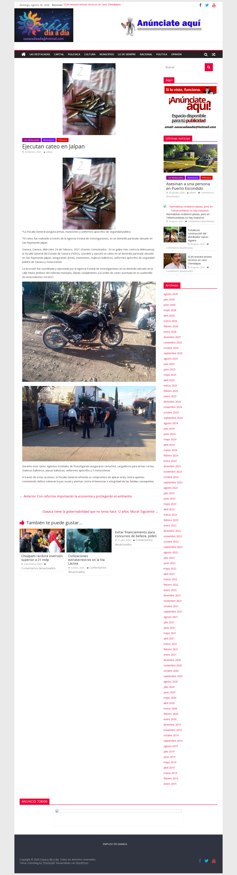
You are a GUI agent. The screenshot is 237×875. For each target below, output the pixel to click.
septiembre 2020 (173, 676)
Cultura (89, 54)
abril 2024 (169, 444)
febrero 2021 (171, 649)
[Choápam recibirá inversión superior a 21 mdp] (42, 531)
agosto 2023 (171, 487)
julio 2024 (169, 428)
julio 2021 (169, 622)
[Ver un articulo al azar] (213, 54)
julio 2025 (169, 364)
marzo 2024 (170, 450)
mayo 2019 (170, 762)
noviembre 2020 (173, 665)
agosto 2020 (171, 681)
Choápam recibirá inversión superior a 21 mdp (42, 558)
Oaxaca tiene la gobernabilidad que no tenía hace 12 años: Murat (100, 511)
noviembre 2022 (173, 536)
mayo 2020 (170, 697)
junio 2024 (169, 434)
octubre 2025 (171, 347)
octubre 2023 (171, 477)
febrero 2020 (171, 713)
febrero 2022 (171, 584)
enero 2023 (170, 525)
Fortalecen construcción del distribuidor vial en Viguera (198, 235)
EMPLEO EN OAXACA (115, 844)
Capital (59, 54)
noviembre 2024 (173, 407)
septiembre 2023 (173, 482)
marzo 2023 (170, 514)
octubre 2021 (171, 606)
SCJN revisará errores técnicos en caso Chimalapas (92, 5)
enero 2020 (170, 719)
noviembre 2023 (173, 471)
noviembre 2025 (173, 342)
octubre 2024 (171, 412)
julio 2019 (169, 751)
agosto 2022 (171, 552)
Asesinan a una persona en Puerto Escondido (188, 186)
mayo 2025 (170, 374)
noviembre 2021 (173, 600)
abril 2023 (169, 509)
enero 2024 (170, 460)
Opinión (176, 54)
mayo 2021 (170, 633)
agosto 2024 (171, 423)
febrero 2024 (171, 455)
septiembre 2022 (173, 547)
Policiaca (74, 54)
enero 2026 (170, 331)
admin (49, 152)
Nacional (146, 54)
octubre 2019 (171, 735)
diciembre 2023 (172, 466)
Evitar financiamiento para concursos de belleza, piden (135, 534)
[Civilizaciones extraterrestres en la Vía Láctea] (89, 531)
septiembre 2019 (173, 740)
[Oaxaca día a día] (118, 25)
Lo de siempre (127, 54)
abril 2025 (169, 380)
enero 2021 (170, 654)
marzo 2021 (170, 643)
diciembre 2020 (172, 660)
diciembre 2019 (172, 724)
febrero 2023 (171, 520)
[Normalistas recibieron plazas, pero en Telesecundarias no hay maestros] (190, 206)
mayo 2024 (170, 439)
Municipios (107, 54)
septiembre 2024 (173, 417)
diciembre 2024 (172, 401)
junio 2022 (169, 563)
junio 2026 (169, 304)
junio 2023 (169, 498)
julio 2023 (169, 493)
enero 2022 (170, 590)
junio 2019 (169, 757)
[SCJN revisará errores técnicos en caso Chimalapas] (175, 255)
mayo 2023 (170, 504)
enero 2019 (170, 783)
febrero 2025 (171, 391)
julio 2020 (169, 687)
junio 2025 (169, 369)
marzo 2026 (170, 321)
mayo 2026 (170, 310)
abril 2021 (169, 638)
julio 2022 (169, 557)
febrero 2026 (171, 326)
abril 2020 (169, 703)
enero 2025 (170, 396)
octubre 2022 (171, 541)
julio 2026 (169, 299)
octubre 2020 (171, 670)
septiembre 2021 (173, 611)
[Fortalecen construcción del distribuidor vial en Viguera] (175, 228)
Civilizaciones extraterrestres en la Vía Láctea (86, 559)
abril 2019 (169, 767)
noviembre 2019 (173, 730)
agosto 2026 (171, 294)
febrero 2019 (171, 778)
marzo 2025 (170, 385)
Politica (161, 54)
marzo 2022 (170, 579)
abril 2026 (169, 315)
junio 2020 (169, 692)
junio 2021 (169, 627)
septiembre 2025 (173, 353)
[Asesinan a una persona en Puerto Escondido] (190, 146)
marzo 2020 (170, 708)
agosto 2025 (171, 358)
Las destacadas (39, 54)
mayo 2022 (170, 568)
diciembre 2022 (172, 530)
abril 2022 (169, 574)
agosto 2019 (171, 746)
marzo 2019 (170, 773)
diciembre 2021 (172, 595)
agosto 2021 (171, 617)
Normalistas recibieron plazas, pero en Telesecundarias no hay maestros (188, 215)
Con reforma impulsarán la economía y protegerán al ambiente (76, 496)
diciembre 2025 (172, 337)
